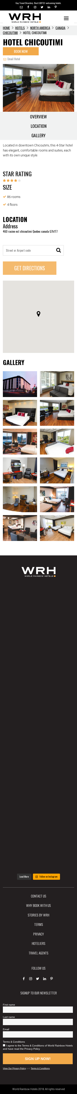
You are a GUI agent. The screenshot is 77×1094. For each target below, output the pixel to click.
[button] (38, 314)
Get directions (29, 268)
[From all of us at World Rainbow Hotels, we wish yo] (38, 823)
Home (6, 27)
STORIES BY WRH (38, 914)
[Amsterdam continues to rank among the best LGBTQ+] (38, 662)
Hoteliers (38, 943)
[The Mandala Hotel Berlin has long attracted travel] (38, 630)
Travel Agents (38, 952)
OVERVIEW (38, 116)
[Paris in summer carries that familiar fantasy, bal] (38, 791)
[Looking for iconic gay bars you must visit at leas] (38, 726)
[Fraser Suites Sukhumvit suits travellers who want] (38, 598)
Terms (38, 924)
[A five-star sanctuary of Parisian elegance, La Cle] (38, 694)
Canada (60, 27)
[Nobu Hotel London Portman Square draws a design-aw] (38, 759)
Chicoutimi (10, 32)
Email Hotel (13, 59)
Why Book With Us (38, 905)
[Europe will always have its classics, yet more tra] (38, 855)
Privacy (38, 933)
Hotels (20, 27)
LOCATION (39, 126)
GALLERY (38, 135)
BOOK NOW (21, 51)
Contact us (38, 895)
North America (40, 27)
